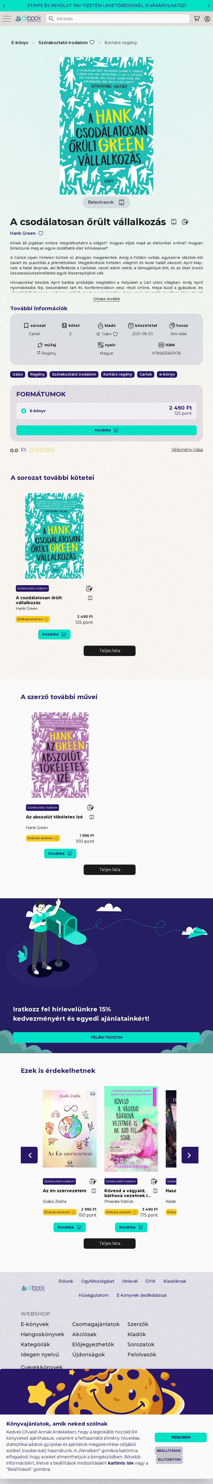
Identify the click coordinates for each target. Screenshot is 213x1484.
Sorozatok (141, 1344)
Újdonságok (88, 1354)
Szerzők (138, 1324)
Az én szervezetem (64, 1190)
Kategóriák (35, 1344)
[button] (33, 619)
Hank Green (23, 233)
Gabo (107, 334)
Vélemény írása (187, 449)
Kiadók (137, 1334)
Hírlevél (130, 1281)
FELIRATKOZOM (106, 1037)
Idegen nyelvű (40, 1354)
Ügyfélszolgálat (97, 1281)
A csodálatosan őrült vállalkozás (39, 600)
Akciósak (84, 1334)
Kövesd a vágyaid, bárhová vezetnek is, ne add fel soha (127, 1193)
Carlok (34, 334)
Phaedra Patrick (118, 1201)
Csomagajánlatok (96, 1324)
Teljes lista (109, 650)
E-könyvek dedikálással (142, 1295)
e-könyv (167, 374)
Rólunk (65, 1281)
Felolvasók (142, 1354)
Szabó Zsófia (54, 1201)
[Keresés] (51, 18)
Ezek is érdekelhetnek (58, 1070)
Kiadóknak (174, 1281)
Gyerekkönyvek (42, 1367)
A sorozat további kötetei (52, 477)
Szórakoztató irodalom (63, 42)
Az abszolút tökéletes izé (54, 817)
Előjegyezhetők (93, 1344)
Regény (49, 353)
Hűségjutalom (93, 1295)
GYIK (150, 1281)
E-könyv (19, 42)
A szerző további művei (59, 697)
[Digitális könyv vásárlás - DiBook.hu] (30, 18)
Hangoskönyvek (42, 1334)
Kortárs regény (121, 42)
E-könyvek (35, 1324)
